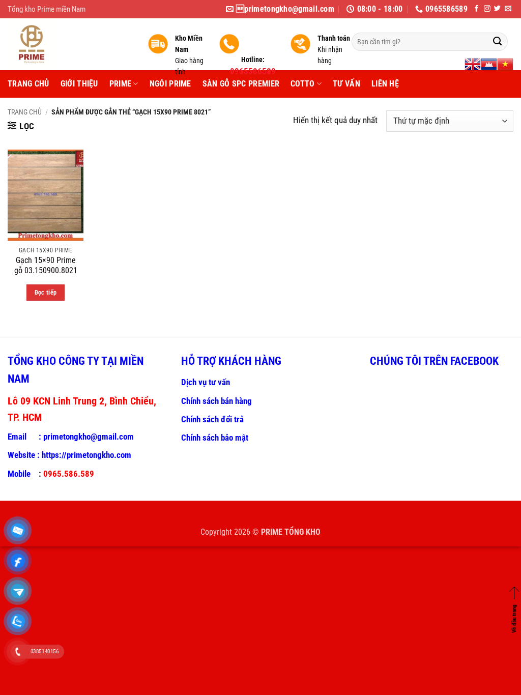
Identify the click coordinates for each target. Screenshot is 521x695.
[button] (21, 126)
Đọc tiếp (46, 292)
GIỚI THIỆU (79, 84)
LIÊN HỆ (385, 84)
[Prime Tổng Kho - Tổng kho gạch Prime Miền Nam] (70, 44)
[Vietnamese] (505, 64)
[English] (473, 64)
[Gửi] (497, 42)
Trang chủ (25, 112)
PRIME (120, 84)
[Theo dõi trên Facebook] (476, 9)
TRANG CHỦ (28, 84)
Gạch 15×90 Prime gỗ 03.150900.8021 (45, 265)
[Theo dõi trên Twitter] (497, 9)
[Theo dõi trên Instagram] (487, 9)
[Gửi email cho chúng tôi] (508, 9)
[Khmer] (489, 64)
